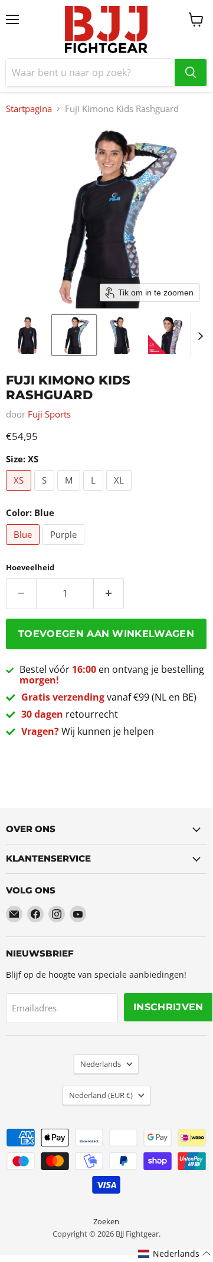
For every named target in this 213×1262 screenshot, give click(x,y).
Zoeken (106, 1221)
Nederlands (100, 1064)
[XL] (120, 493)
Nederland (101, 1095)
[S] (45, 493)
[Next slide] (200, 335)
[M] (70, 493)
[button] (26, 335)
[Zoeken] (191, 72)
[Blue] (24, 547)
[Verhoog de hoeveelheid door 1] (109, 593)
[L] (94, 493)
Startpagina (29, 109)
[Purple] (64, 547)
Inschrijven (168, 1007)
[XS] (20, 493)
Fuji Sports (49, 414)
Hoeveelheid (30, 567)
